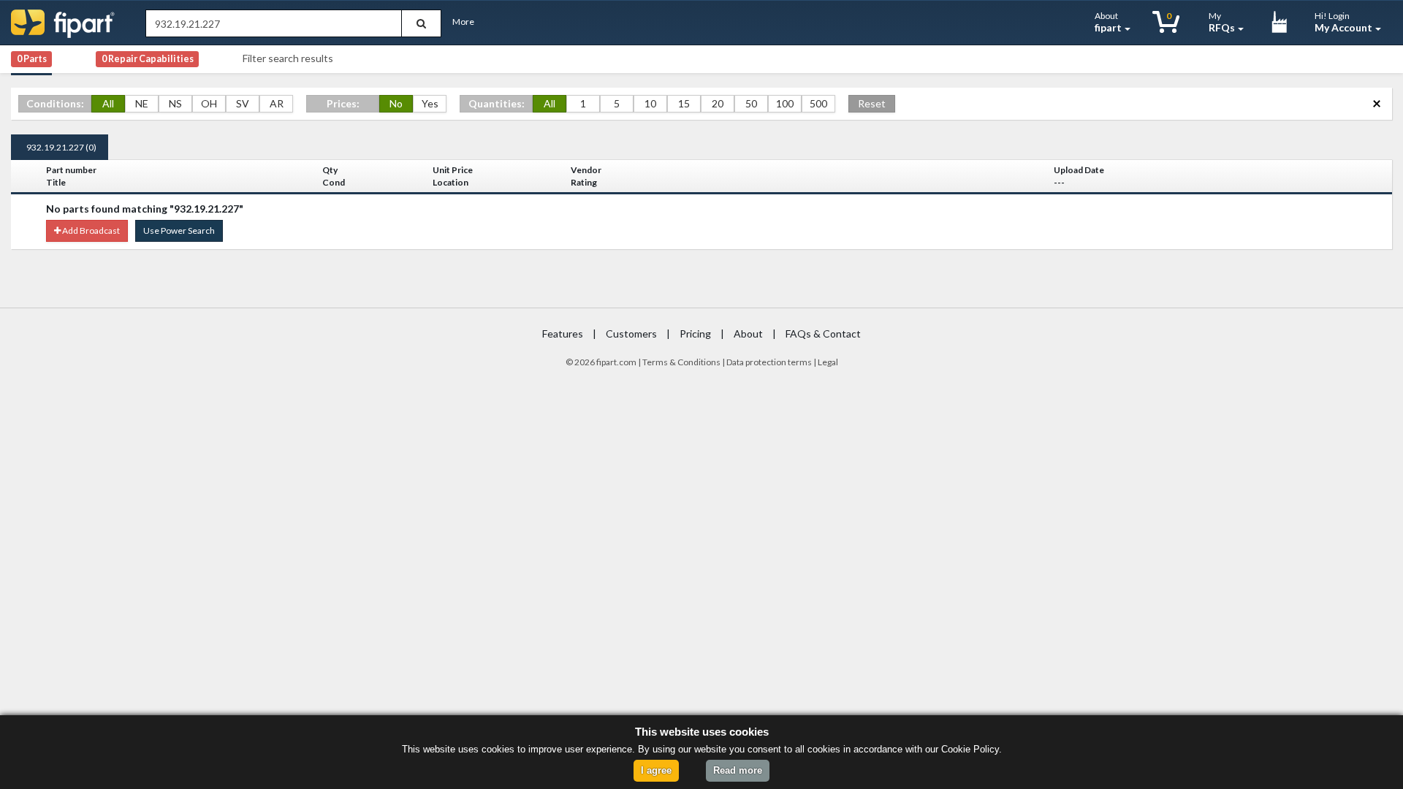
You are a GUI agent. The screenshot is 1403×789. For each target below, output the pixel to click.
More (463, 21)
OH (209, 103)
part (609, 362)
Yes (430, 103)
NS (175, 103)
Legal (828, 362)
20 (717, 103)
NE (141, 103)
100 (785, 103)
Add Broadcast (90, 230)
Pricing (695, 333)
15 (684, 103)
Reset (872, 103)
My (1222, 22)
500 (818, 103)
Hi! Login (1343, 22)
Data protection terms (769, 362)
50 (751, 103)
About (1108, 22)
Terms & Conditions (681, 362)
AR (277, 103)
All (108, 103)
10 (650, 103)
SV (242, 103)
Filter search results (288, 58)
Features (562, 333)
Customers (631, 333)
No (396, 103)
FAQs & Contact (823, 333)
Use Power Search (179, 230)
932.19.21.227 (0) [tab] (61, 147)
